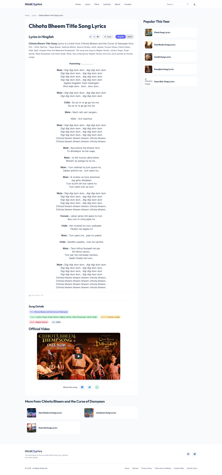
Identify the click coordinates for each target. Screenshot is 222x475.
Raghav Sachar (66, 317)
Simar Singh (92, 317)
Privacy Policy (146, 468)
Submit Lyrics (192, 468)
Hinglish (120, 37)
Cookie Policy (179, 468)
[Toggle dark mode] (195, 4)
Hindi (130, 37)
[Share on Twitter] (89, 387)
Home (78, 4)
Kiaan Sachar (53, 317)
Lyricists (107, 4)
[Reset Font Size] (94, 37)
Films (96, 4)
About (117, 4)
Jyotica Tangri (41, 317)
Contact (127, 4)
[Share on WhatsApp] (97, 387)
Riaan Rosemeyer (79, 317)
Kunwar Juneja (114, 317)
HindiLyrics (33, 4)
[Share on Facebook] (82, 387)
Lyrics (87, 4)
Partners (135, 468)
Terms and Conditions (163, 468)
